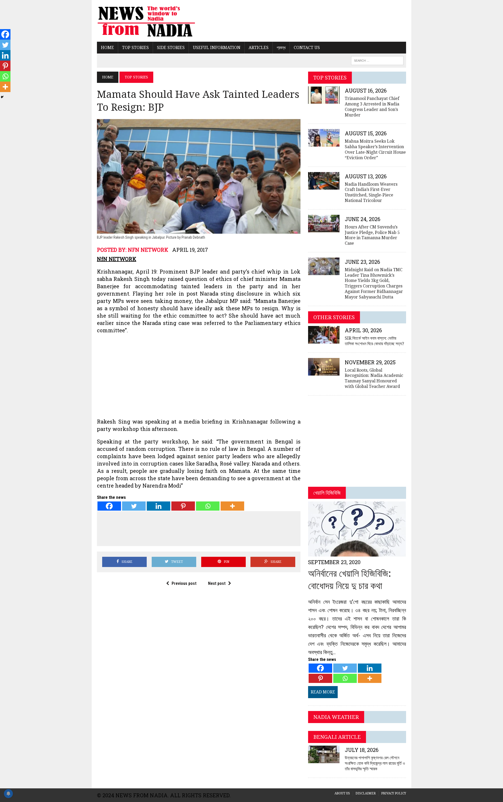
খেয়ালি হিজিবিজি (327, 493)
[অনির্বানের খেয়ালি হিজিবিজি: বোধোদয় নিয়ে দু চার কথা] (357, 553)
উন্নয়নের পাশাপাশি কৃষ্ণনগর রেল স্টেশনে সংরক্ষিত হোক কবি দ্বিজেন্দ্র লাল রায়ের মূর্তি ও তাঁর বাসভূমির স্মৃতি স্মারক (375, 763)
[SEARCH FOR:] (377, 60)
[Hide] (2, 97)
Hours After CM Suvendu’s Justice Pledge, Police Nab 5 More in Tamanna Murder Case (372, 235)
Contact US (307, 47)
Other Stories (334, 317)
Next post (217, 583)
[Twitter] (134, 506)
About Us (342, 793)
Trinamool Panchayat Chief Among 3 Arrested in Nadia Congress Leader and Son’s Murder (372, 106)
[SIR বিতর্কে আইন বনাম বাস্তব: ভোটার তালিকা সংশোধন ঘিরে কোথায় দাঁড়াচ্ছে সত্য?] (324, 340)
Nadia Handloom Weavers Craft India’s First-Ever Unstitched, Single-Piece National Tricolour (371, 192)
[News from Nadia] (146, 20)
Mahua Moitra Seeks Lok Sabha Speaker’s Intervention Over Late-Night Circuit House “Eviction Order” (375, 149)
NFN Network (148, 249)
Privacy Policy (393, 793)
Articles (259, 47)
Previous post (184, 583)
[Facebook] (109, 506)
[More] (232, 506)
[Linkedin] (158, 506)
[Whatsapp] (208, 506)
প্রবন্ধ (281, 47)
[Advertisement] (198, 376)
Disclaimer (366, 793)
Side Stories (171, 47)
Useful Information (216, 47)
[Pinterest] (183, 506)
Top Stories (135, 47)
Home (107, 47)
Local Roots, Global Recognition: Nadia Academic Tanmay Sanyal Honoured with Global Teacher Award (374, 378)
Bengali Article (337, 737)
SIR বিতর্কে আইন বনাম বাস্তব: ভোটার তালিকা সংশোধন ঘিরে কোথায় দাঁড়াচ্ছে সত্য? (374, 341)
